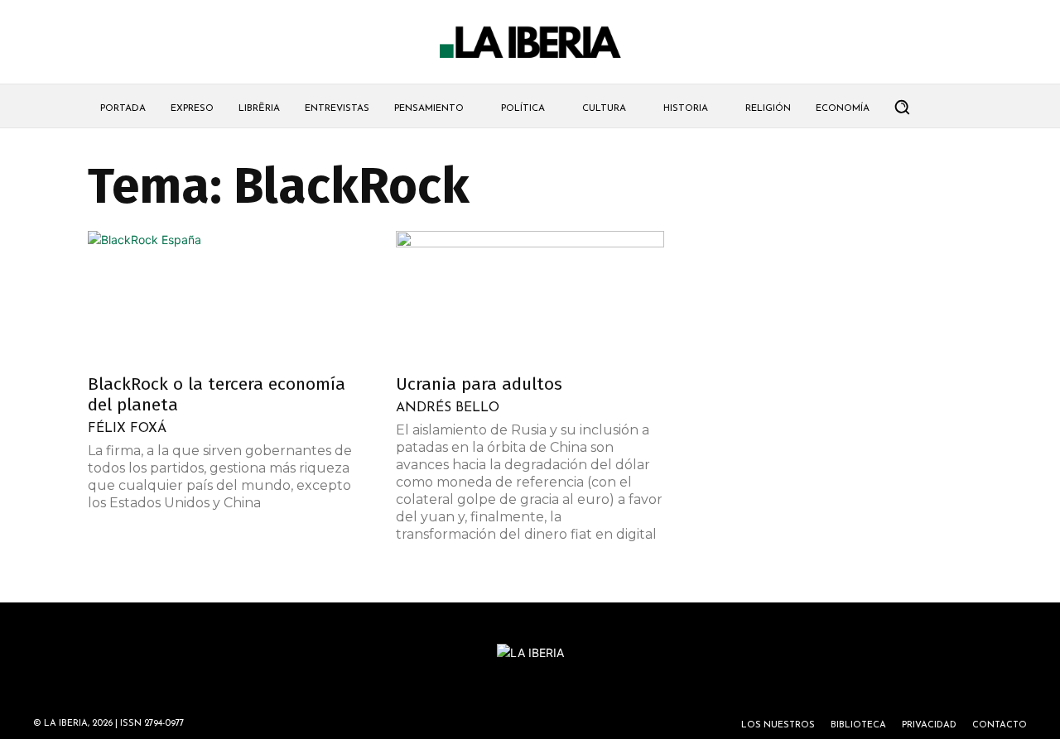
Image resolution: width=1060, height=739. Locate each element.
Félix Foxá (127, 428)
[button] (902, 107)
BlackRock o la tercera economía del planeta (216, 394)
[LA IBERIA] (530, 42)
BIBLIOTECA (858, 725)
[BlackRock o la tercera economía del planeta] (222, 297)
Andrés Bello (447, 408)
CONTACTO (999, 725)
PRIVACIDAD (929, 725)
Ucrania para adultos (479, 384)
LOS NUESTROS (778, 725)
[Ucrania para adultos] (530, 297)
